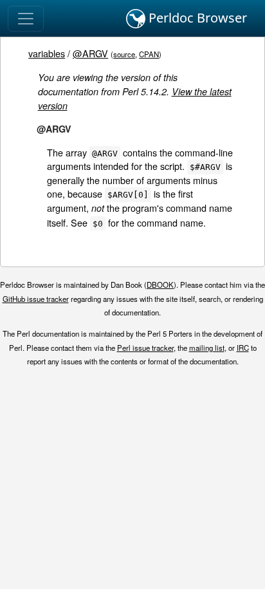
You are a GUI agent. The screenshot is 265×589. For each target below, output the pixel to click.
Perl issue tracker (145, 347)
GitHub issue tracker (36, 299)
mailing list (206, 347)
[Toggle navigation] (26, 19)
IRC (243, 347)
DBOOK (160, 284)
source (124, 54)
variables (46, 53)
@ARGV (90, 53)
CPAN (149, 54)
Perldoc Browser (196, 17)
